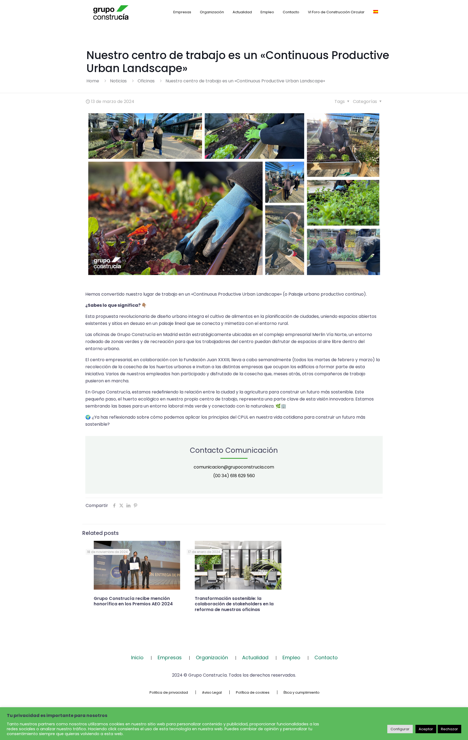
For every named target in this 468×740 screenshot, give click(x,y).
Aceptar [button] (426, 729)
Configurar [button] (400, 729)
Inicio (137, 657)
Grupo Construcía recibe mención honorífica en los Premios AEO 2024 (133, 601)
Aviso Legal (212, 692)
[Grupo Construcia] (111, 12)
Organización (212, 657)
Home (92, 81)
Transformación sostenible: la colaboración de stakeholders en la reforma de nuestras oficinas (234, 604)
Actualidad (255, 657)
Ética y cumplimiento (302, 692)
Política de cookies (252, 692)
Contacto (326, 657)
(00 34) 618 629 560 (234, 476)
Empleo (291, 657)
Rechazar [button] (449, 729)
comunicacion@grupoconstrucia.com (234, 467)
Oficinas (146, 81)
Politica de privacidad (169, 692)
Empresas (170, 657)
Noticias (118, 81)
